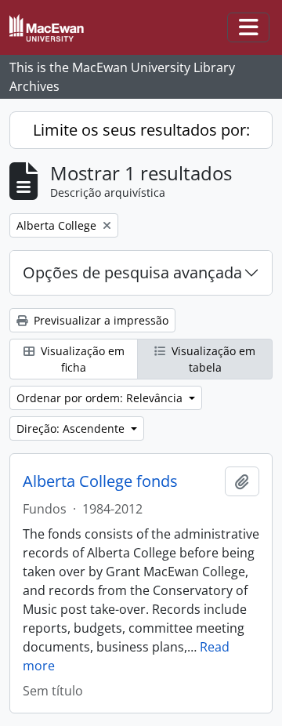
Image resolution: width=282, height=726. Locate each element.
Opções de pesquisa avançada (132, 272)
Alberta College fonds (100, 481)
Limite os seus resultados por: (141, 129)
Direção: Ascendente (72, 428)
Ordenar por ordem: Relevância (101, 397)
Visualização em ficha (81, 359)
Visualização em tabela (211, 359)
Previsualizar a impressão (99, 320)
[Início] (52, 28)
